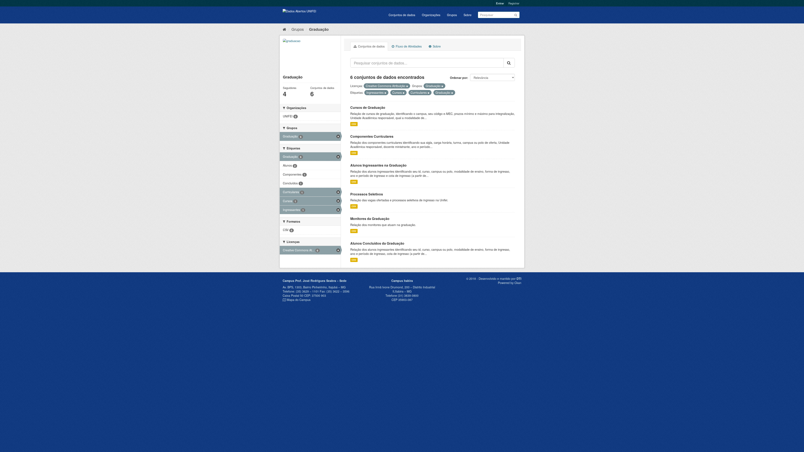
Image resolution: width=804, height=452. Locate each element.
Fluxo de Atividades (408, 46)
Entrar (500, 3)
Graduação (319, 29)
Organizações (431, 15)
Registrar (513, 3)
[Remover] (407, 86)
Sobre (468, 15)
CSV (354, 124)
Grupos (452, 15)
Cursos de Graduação (367, 107)
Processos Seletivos (366, 194)
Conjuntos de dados (402, 15)
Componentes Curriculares (371, 136)
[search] (509, 63)
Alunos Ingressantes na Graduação (378, 165)
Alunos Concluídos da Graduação (377, 243)
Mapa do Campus (299, 300)
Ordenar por (458, 78)
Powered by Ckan (509, 283)
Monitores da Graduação (369, 218)
